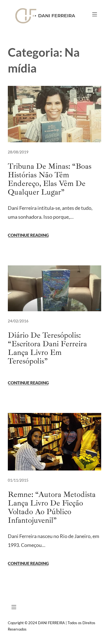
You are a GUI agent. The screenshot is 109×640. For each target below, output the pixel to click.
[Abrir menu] (95, 14)
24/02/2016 (18, 321)
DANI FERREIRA (51, 623)
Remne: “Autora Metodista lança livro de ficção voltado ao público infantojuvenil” (52, 507)
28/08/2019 (18, 152)
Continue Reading (28, 235)
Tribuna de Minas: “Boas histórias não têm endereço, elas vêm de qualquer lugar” (49, 179)
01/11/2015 (18, 480)
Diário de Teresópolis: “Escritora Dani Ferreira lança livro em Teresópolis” (47, 348)
